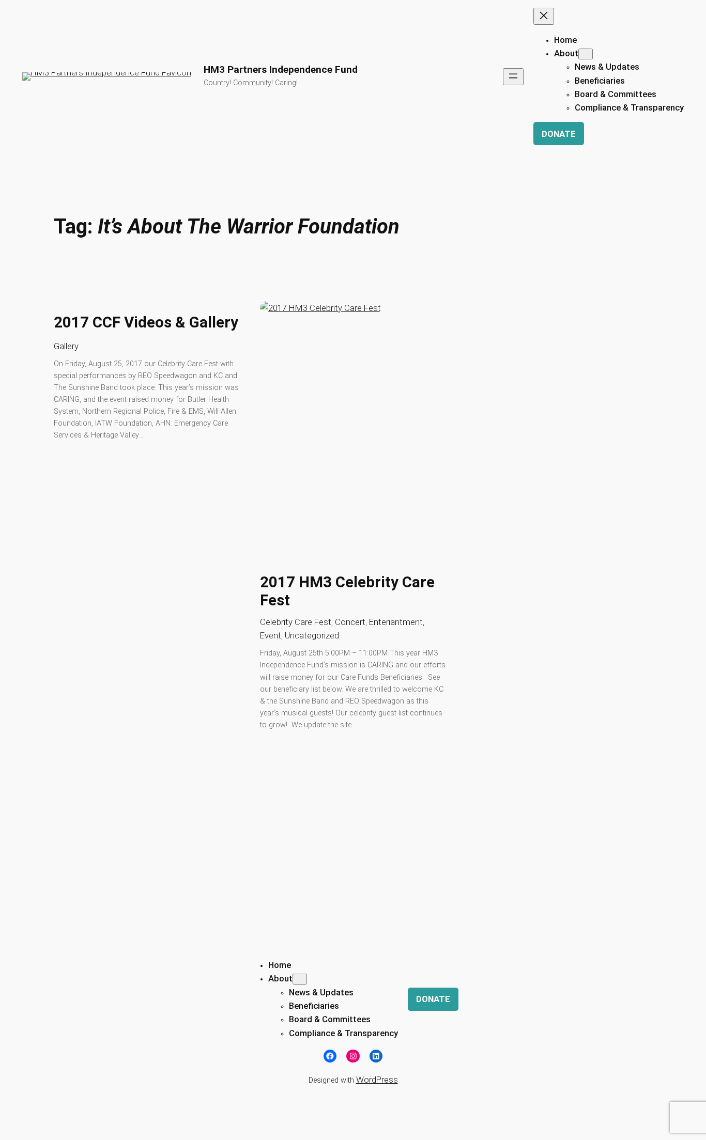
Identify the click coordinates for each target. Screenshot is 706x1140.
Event (270, 635)
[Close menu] (543, 16)
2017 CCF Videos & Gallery (146, 322)
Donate (559, 134)
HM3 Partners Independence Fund (281, 69)
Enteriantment (396, 622)
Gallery (66, 346)
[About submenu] (585, 54)
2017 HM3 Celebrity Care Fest (347, 591)
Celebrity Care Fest (295, 622)
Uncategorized (312, 635)
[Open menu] (513, 76)
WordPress (377, 1079)
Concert (350, 622)
